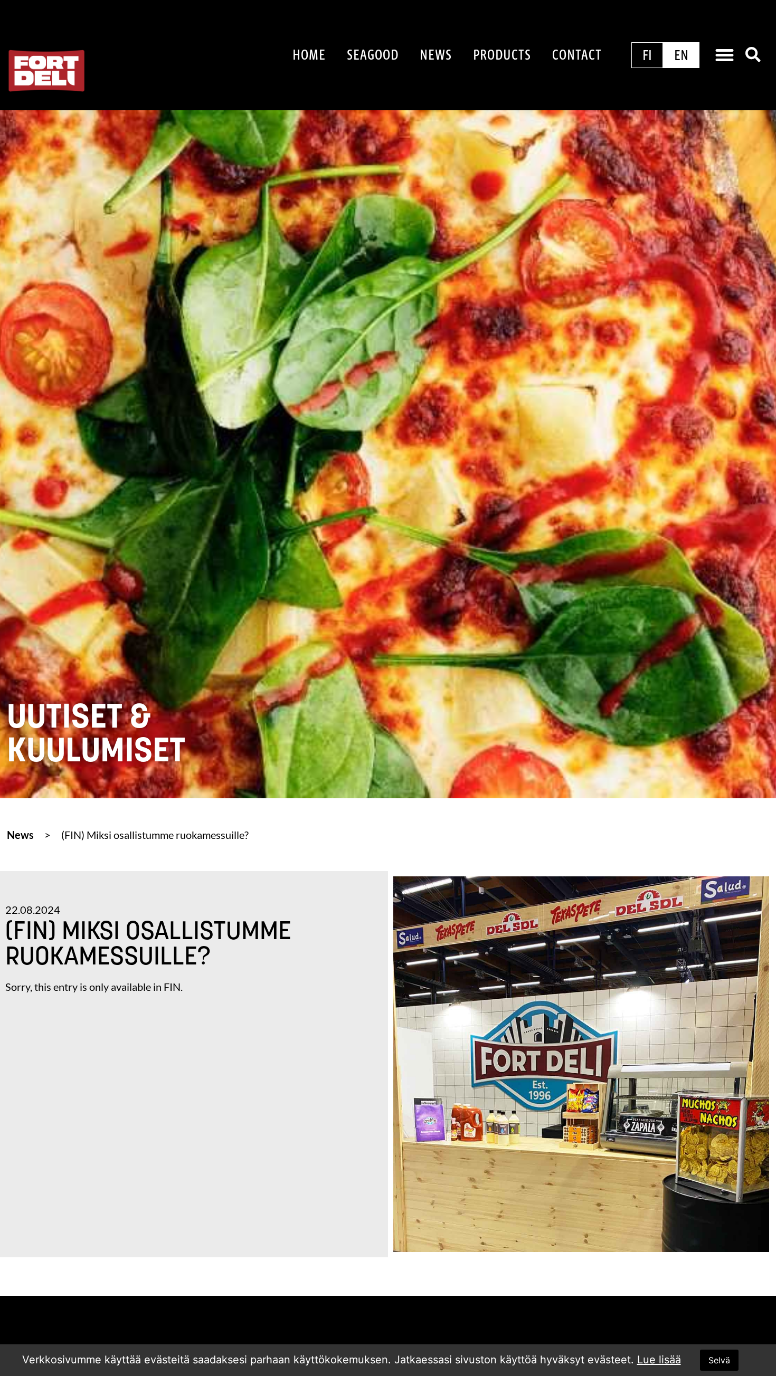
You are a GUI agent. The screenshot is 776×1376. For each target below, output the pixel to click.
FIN (172, 986)
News (436, 54)
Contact (577, 54)
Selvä (719, 1360)
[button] (725, 55)
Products (502, 54)
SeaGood (373, 54)
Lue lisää (659, 1359)
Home (309, 54)
